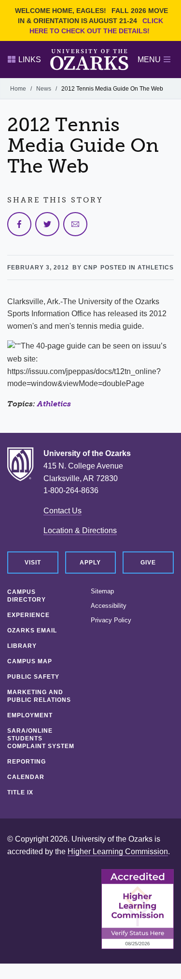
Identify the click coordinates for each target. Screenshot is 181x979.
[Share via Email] (75, 224)
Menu (149, 59)
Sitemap (102, 591)
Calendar (25, 777)
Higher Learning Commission (118, 851)
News (43, 88)
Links (29, 59)
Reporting (26, 761)
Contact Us (62, 511)
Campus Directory (26, 596)
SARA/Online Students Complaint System (40, 738)
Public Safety (33, 676)
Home (18, 88)
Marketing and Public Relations (39, 696)
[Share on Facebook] (19, 224)
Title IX (20, 792)
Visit (33, 562)
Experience (28, 615)
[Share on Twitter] (47, 224)
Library (22, 646)
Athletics (54, 403)
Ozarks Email (32, 630)
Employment (30, 715)
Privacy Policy (111, 620)
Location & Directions (80, 530)
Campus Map (29, 661)
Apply (90, 562)
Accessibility (108, 606)
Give (148, 562)
